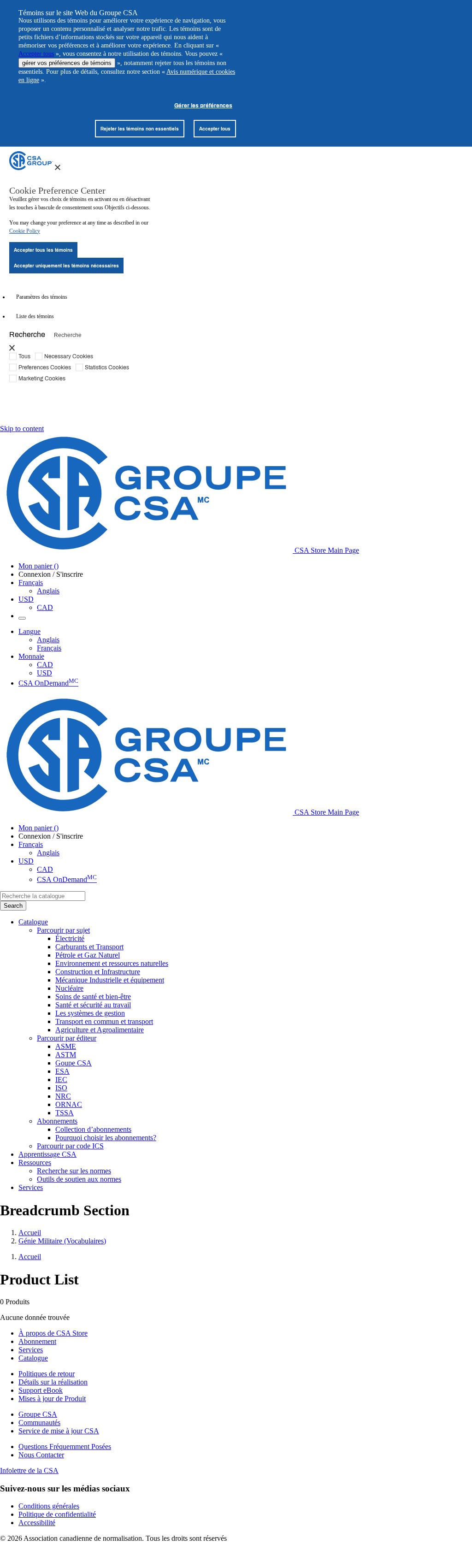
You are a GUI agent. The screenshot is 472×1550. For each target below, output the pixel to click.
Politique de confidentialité (57, 1514)
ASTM (65, 1055)
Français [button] (30, 582)
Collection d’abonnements (93, 1129)
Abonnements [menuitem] (57, 1121)
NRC (63, 1096)
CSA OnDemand (48, 683)
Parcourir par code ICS (70, 1146)
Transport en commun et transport (104, 1021)
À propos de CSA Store (53, 1333)
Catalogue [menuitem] (33, 922)
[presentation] (57, 167)
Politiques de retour (46, 1374)
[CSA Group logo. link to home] (31, 168)
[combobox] (42, 896)
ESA (62, 1071)
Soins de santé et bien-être (93, 996)
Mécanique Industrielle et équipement (109, 980)
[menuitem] (263, 939)
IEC (61, 1079)
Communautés (39, 1422)
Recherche (27, 334)
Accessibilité (36, 1522)
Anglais (48, 591)
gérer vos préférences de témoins (67, 62)
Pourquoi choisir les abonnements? (105, 1138)
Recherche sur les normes (74, 1171)
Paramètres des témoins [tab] (41, 297)
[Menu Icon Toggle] (22, 618)
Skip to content (22, 428)
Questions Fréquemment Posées (64, 1446)
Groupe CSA (37, 1414)
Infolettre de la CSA (29, 1470)
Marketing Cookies (41, 378)
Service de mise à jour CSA (58, 1431)
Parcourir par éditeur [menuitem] (66, 1038)
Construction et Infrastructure (97, 972)
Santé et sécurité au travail (93, 1005)
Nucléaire (69, 988)
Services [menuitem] (30, 1187)
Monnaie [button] (31, 656)
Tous (24, 356)
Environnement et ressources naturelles (111, 963)
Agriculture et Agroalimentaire (99, 1030)
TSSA (64, 1113)
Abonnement (37, 1341)
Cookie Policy (24, 231)
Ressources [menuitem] (34, 1162)
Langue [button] (29, 631)
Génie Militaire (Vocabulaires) (62, 1241)
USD (26, 599)
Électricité (69, 938)
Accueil (29, 1232)
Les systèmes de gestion (90, 1013)
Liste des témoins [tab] (35, 316)
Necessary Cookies (68, 356)
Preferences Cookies (44, 367)
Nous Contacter (41, 1455)
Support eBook (40, 1390)
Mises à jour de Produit (52, 1398)
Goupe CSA (73, 1063)
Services (30, 1350)
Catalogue (33, 1358)
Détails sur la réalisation (53, 1382)
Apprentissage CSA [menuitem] (47, 1154)
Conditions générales (48, 1506)
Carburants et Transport (89, 947)
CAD (45, 607)
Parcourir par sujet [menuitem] (63, 930)
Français (49, 648)
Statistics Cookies (107, 367)
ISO (61, 1088)
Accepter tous (36, 53)
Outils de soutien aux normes (79, 1179)
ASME (65, 1046)
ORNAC (68, 1104)
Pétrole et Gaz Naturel (87, 955)
